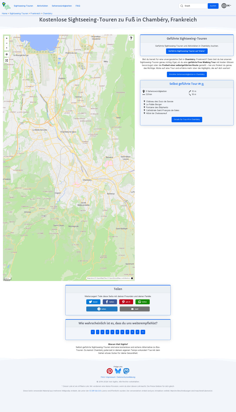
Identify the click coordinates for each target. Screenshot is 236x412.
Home (4, 14)
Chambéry (47, 14)
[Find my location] (6, 54)
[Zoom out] (6, 43)
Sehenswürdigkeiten (62, 6)
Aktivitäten (42, 6)
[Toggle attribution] (132, 278)
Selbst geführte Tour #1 (185, 84)
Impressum (110, 377)
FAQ (78, 6)
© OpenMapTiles (101, 278)
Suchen (213, 6)
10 (143, 332)
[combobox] (193, 6)
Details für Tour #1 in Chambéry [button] (187, 119)
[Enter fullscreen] (6, 60)
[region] (69, 158)
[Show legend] (131, 38)
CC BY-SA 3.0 (95, 391)
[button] (93, 301)
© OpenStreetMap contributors (119, 278)
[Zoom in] (6, 38)
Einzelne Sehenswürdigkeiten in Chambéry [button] (187, 74)
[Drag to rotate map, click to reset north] (6, 48)
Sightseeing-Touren (23, 6)
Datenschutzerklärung (126, 377)
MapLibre (90, 278)
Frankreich (35, 14)
